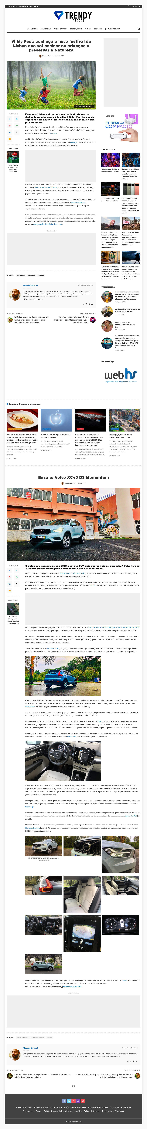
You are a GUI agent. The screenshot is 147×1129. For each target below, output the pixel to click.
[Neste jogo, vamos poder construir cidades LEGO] (124, 420)
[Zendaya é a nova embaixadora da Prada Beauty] (107, 326)
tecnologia (29, 807)
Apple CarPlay (131, 816)
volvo (50, 1037)
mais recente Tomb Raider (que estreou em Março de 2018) (113, 627)
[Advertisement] (60, 166)
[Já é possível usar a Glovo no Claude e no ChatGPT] (107, 311)
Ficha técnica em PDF (72, 986)
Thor (99, 721)
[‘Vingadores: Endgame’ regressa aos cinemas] (110, 160)
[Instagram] (136, 6)
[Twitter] (131, 6)
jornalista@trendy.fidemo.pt (30, 6)
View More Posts (85, 285)
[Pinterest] (133, 6)
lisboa (41, 275)
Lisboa (124, 980)
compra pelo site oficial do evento (47, 224)
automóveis (22, 1037)
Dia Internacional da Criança (46, 187)
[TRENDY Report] (73, 17)
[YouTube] (138, 6)
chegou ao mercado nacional (71, 573)
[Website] (83, 304)
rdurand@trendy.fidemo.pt (32, 299)
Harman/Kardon (32, 828)
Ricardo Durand (47, 56)
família (32, 275)
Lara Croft (71, 736)
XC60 (92, 585)
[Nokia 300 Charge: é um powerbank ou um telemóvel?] (13, 609)
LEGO (80, 429)
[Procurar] (138, 28)
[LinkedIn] (9, 132)
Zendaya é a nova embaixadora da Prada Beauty (125, 324)
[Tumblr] (17, 132)
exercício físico (78, 202)
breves (46, 429)
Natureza (53, 133)
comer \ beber (15, 429)
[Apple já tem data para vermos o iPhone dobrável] (56, 420)
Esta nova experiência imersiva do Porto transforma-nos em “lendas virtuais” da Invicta (130, 174)
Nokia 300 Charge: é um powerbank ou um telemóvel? (13, 620)
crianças (73, 142)
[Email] (9, 139)
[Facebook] (128, 6)
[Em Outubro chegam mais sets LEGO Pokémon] (13, 157)
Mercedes (29, 706)
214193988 (13, 6)
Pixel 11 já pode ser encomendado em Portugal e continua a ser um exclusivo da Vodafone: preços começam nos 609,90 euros (130, 206)
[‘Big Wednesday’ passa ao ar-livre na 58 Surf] (110, 189)
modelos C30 (52, 648)
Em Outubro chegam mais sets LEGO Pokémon (13, 168)
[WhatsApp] (17, 125)
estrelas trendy (37, 1037)
